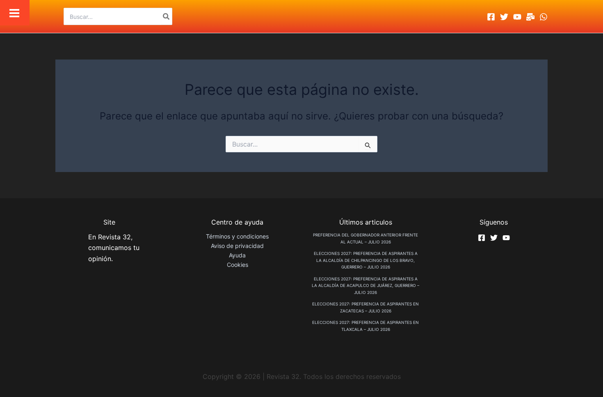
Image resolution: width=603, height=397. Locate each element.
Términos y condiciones (237, 236)
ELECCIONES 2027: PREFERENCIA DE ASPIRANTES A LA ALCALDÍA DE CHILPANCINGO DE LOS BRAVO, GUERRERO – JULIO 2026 (366, 260)
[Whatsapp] (543, 17)
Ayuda (237, 255)
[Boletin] (530, 17)
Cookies (237, 264)
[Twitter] (504, 17)
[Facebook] (491, 17)
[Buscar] (166, 16)
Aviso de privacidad (237, 245)
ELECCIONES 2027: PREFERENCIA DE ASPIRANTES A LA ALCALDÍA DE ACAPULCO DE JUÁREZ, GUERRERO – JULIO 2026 (365, 285)
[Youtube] (517, 17)
